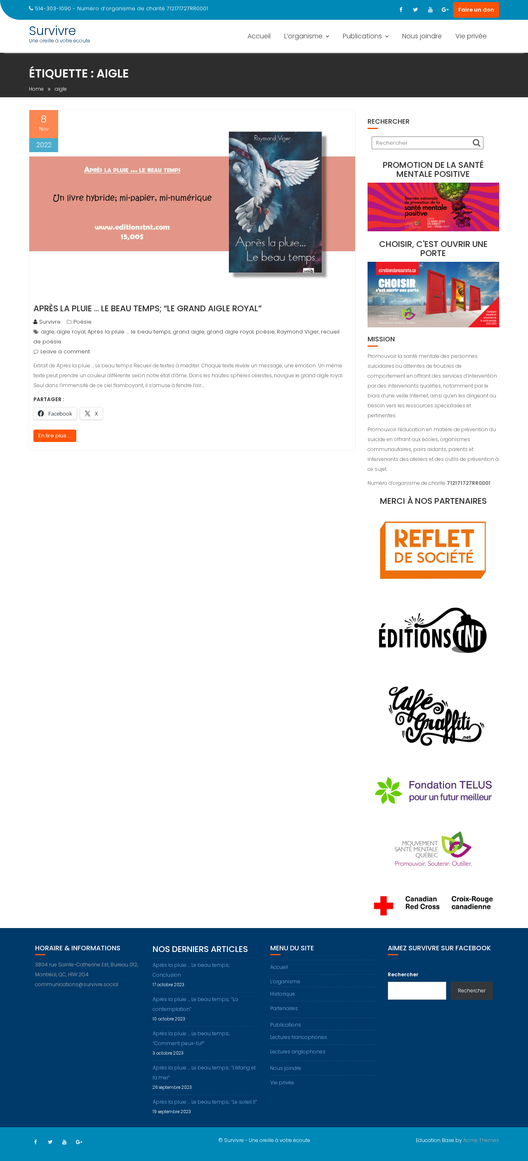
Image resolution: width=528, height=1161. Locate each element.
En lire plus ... (54, 435)
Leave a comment (65, 351)
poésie (265, 332)
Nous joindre (422, 36)
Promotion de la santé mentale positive (433, 169)
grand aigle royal (230, 332)
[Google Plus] (445, 9)
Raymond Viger (298, 332)
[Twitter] (415, 9)
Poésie (82, 322)
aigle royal (71, 332)
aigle (47, 332)
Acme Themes (481, 1140)
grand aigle (189, 332)
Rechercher (403, 974)
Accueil (259, 36)
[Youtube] (430, 9)
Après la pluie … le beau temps (129, 332)
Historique (282, 993)
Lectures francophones (298, 1037)
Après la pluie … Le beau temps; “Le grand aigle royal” (147, 308)
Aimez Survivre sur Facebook (439, 948)
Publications (362, 36)
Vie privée (471, 36)
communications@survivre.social (76, 984)
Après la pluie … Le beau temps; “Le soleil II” (205, 1101)
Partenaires (284, 1008)
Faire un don (476, 10)
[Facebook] (400, 9)
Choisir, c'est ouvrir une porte (433, 248)
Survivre (52, 31)
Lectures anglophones (297, 1051)
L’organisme (303, 36)
